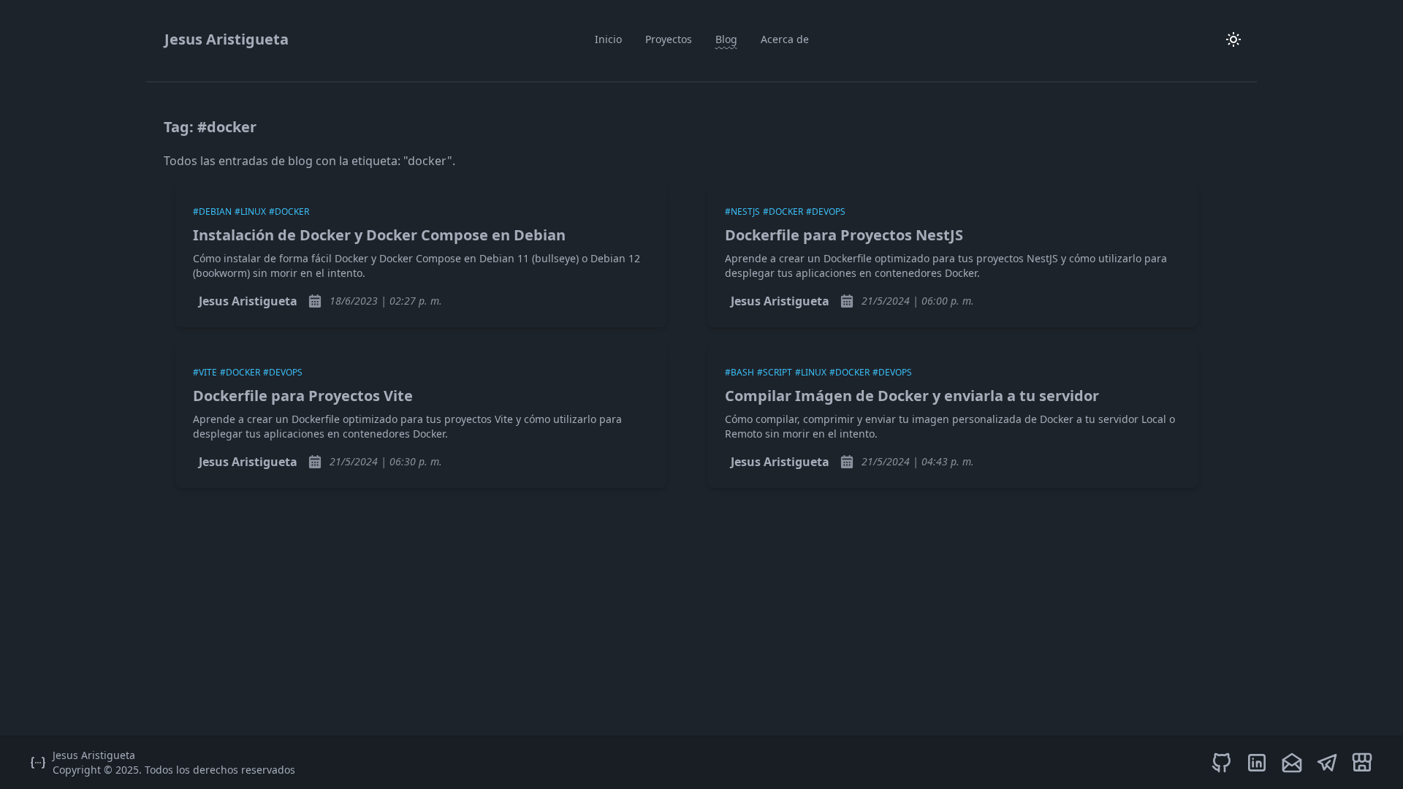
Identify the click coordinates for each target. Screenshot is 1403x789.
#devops (825, 211)
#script (774, 372)
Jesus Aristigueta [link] (248, 301)
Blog (726, 39)
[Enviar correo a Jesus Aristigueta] (1292, 762)
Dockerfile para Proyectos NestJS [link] (844, 235)
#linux (250, 211)
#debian (212, 211)
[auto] (1233, 39)
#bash (739, 372)
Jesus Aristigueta (226, 39)
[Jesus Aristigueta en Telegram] (1327, 762)
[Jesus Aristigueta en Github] (1221, 762)
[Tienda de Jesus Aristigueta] (1362, 762)
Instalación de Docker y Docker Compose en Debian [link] (379, 235)
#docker (289, 211)
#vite (205, 372)
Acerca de (785, 39)
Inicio (608, 39)
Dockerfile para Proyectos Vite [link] (303, 395)
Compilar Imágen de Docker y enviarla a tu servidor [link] (912, 395)
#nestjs (742, 211)
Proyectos (668, 39)
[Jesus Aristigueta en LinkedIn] (1257, 762)
